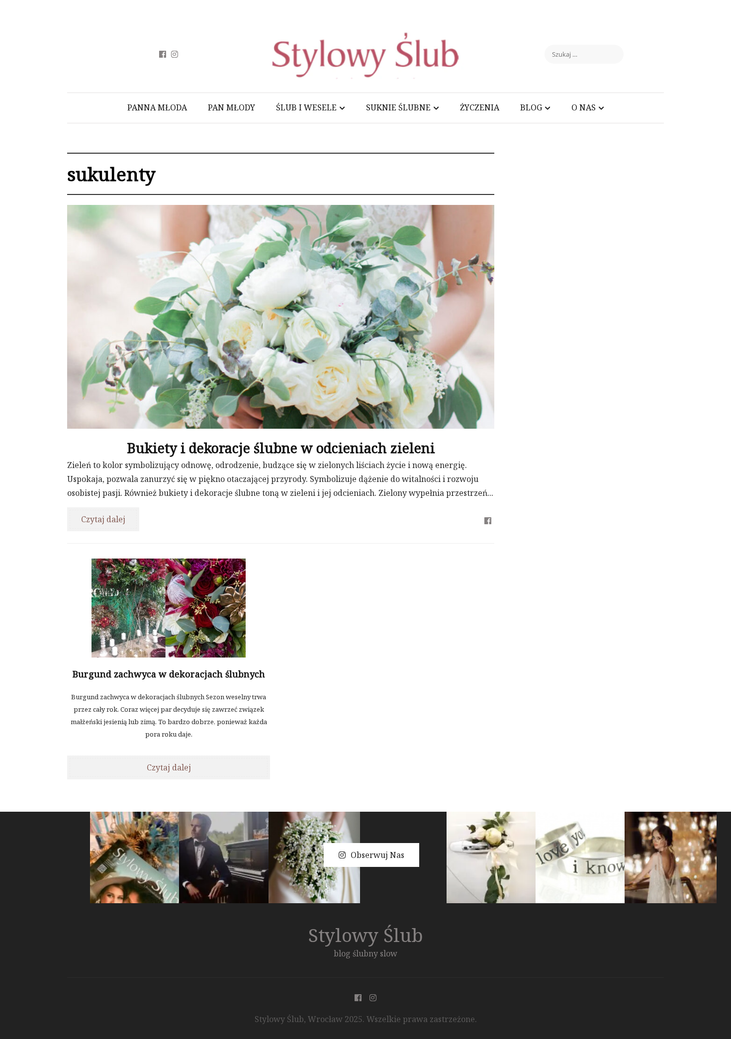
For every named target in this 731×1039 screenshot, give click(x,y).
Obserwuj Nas (377, 855)
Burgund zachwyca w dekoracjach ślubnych (169, 674)
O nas (583, 107)
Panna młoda (157, 107)
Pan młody (231, 107)
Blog (531, 107)
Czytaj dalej (103, 519)
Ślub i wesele (306, 107)
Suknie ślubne (398, 107)
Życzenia (479, 107)
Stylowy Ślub (365, 934)
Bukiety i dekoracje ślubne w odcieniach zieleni (281, 448)
